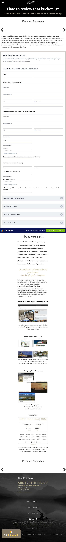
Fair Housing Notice (56, 534)
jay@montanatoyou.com (25, 492)
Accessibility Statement (36, 534)
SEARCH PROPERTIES (33, 501)
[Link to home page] (33, 2)
